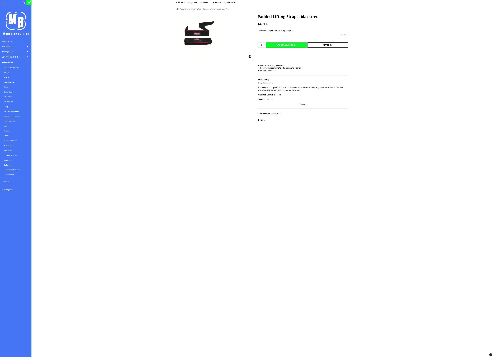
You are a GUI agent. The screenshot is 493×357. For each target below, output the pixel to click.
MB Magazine (7, 189)
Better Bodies (9, 92)
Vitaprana (8, 160)
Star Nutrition (9, 175)
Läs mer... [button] (344, 34)
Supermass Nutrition (12, 170)
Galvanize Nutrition (11, 67)
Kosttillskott (7, 46)
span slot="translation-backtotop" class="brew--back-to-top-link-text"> (490, 354)
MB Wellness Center (12, 111)
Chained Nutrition (10, 155)
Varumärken (7, 62)
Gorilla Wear (9, 82)
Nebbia (7, 136)
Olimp (6, 106)
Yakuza (7, 131)
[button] (28, 2)
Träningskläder (8, 51)
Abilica (6, 77)
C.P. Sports (8, 97)
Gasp (6, 87)
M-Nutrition (8, 150)
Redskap (5, 181)
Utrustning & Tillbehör (11, 57)
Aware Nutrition (10, 121)
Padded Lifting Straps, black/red (216, 9)
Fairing (6, 72)
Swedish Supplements (12, 116)
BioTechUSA (8, 101)
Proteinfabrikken (10, 140)
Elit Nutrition (8, 145)
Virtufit (6, 126)
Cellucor (7, 165)
